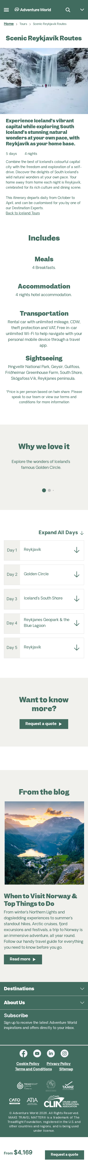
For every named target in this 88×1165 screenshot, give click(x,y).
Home (9, 24)
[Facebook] (26, 1053)
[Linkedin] (54, 1053)
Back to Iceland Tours (23, 213)
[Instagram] (64, 1053)
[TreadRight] (27, 1086)
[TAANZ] (68, 1086)
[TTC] (51, 1086)
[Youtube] (40, 1053)
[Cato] (15, 1101)
